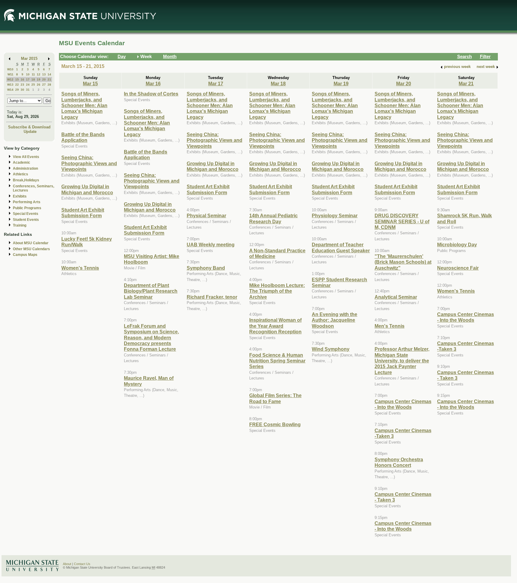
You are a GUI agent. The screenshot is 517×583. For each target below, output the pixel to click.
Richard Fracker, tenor (212, 297)
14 (49, 74)
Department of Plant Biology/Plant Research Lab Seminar (150, 291)
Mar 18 (278, 83)
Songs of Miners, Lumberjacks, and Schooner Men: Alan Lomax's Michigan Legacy (84, 105)
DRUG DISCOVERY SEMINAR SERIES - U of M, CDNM (402, 221)
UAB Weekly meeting (211, 244)
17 (28, 79)
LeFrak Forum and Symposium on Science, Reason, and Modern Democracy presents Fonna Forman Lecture (151, 337)
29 (17, 89)
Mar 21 (466, 83)
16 (22, 79)
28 (49, 84)
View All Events (26, 157)
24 (28, 84)
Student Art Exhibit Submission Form (82, 212)
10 (28, 74)
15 (17, 79)
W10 (10, 69)
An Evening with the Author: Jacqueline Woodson (334, 320)
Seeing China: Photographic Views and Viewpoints (89, 163)
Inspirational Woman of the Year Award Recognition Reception (275, 325)
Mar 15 (90, 83)
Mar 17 (215, 83)
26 (38, 84)
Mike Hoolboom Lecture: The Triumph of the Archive (277, 291)
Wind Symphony (330, 349)
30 (22, 89)
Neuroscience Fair (458, 268)
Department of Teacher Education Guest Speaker (341, 247)
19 (38, 79)
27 (44, 84)
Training (19, 225)
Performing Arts (26, 202)
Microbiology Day (457, 244)
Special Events (25, 214)
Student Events (26, 220)
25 (33, 84)
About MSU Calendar (30, 243)
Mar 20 (403, 83)
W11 (10, 74)
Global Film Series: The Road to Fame (275, 398)
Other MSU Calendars (31, 249)
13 (44, 74)
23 (22, 84)
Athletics (20, 174)
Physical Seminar (206, 215)
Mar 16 (153, 83)
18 (33, 79)
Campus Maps (25, 255)
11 (33, 74)
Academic (21, 162)
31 (28, 89)
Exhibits (20, 196)
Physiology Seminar (335, 215)
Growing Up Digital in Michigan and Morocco (87, 189)
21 (49, 79)
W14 (10, 89)
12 (38, 74)
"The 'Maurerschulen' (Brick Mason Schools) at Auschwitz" (403, 262)
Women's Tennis (80, 268)
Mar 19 (341, 83)
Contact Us (82, 564)
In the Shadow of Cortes (151, 93)
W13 (10, 84)
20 (44, 79)
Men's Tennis (390, 326)
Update (30, 131)
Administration (25, 168)
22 (17, 84)
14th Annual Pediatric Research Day (273, 218)
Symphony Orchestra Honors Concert (399, 462)
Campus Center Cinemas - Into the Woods (403, 404)
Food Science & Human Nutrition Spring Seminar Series (277, 360)
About (67, 564)
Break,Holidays (26, 180)
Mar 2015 (29, 58)
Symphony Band (206, 268)
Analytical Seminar (396, 297)
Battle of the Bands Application (83, 137)
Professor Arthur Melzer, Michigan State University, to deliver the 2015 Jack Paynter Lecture (402, 360)
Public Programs (27, 208)
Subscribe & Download (29, 127)
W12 (10, 79)
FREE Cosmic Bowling (275, 424)
